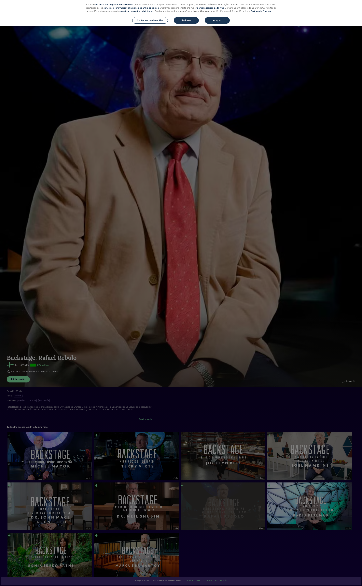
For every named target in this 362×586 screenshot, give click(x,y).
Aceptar (217, 20)
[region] (181, 13)
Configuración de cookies (150, 20)
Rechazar (186, 20)
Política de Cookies (261, 11)
